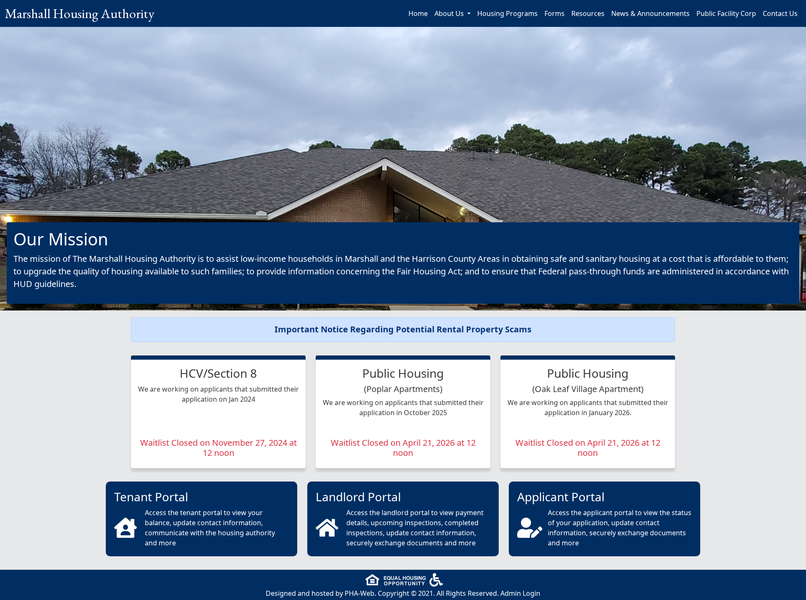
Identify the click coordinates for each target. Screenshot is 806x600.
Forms (554, 13)
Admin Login (520, 593)
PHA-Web (359, 593)
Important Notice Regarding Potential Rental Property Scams (403, 329)
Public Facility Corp (726, 13)
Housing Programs (507, 13)
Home (418, 13)
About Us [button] (450, 13)
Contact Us (780, 13)
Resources (587, 13)
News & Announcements (650, 13)
